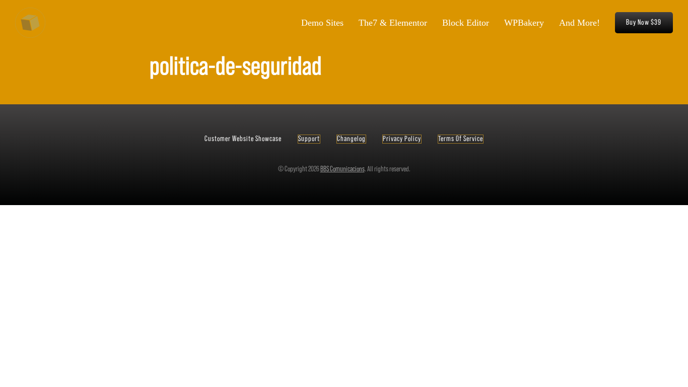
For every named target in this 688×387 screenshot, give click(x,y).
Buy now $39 (643, 22)
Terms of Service (460, 139)
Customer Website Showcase (243, 139)
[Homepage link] (30, 23)
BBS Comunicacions (342, 169)
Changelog (351, 139)
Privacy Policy (402, 139)
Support (309, 139)
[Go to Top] (675, 374)
